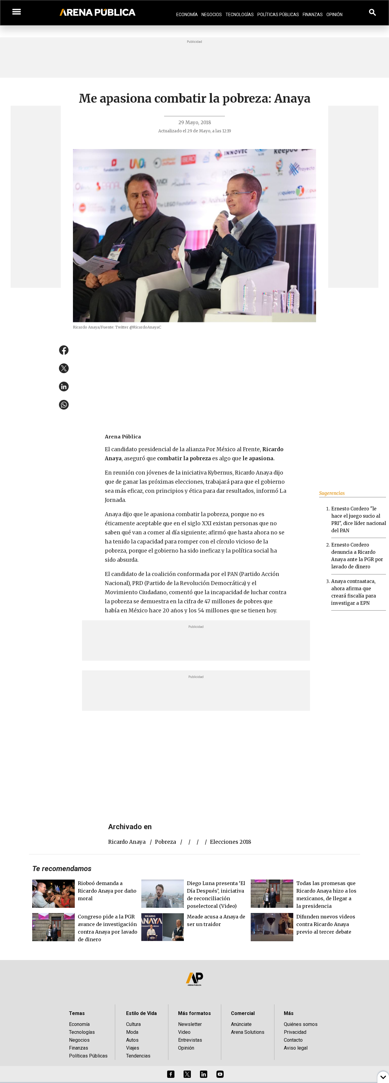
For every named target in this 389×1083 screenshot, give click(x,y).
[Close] (231, 495)
